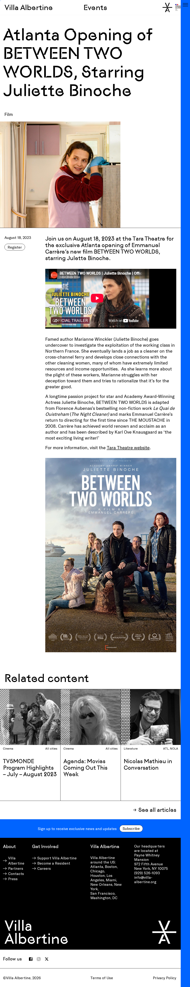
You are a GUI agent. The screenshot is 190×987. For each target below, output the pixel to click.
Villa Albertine (28, 7)
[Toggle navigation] (185, 4)
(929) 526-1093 (147, 873)
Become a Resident (53, 863)
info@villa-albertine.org (145, 879)
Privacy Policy (164, 977)
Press (13, 878)
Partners (15, 868)
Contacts (16, 873)
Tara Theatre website (128, 447)
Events (95, 7)
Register (15, 247)
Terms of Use (101, 977)
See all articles (157, 809)
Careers (44, 868)
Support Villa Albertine (57, 858)
